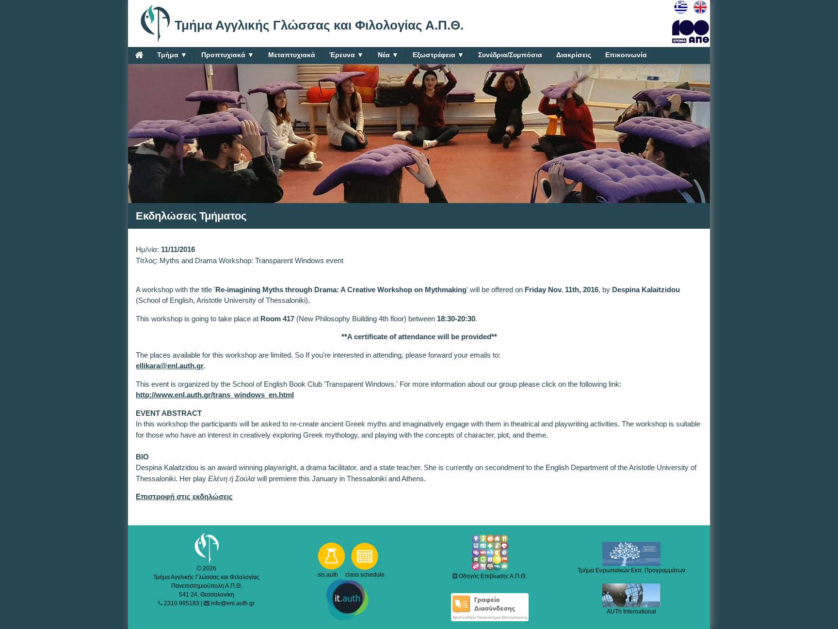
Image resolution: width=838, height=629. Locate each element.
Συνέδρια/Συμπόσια (510, 55)
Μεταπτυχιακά (291, 55)
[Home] (139, 55)
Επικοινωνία (626, 55)
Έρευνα (346, 55)
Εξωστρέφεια (438, 55)
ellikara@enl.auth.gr (170, 366)
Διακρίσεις (573, 55)
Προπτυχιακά (227, 55)
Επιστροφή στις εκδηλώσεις (184, 496)
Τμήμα (172, 55)
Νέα (388, 55)
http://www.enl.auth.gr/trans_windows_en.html (215, 395)
